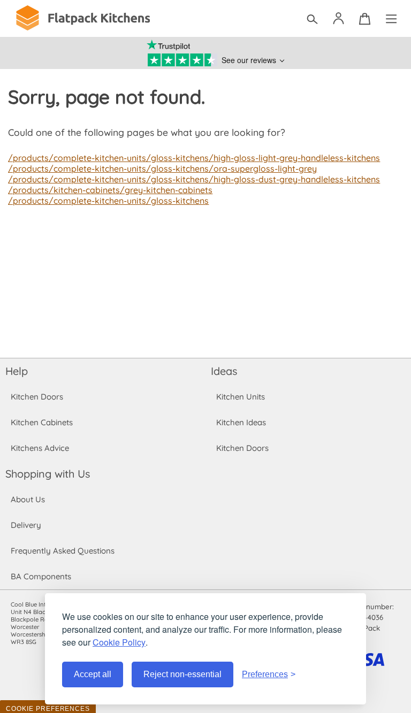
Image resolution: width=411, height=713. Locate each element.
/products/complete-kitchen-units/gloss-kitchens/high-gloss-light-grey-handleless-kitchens (194, 157)
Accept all (92, 674)
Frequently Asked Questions (63, 551)
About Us (28, 499)
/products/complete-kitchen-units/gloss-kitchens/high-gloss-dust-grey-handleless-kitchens (194, 179)
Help (16, 371)
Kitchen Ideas (241, 422)
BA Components (41, 576)
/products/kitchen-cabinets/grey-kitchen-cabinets (110, 190)
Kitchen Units (240, 397)
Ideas (224, 371)
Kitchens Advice (40, 448)
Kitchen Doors (37, 397)
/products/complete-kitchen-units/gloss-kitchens (108, 200)
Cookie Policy (119, 642)
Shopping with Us (47, 473)
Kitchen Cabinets (42, 422)
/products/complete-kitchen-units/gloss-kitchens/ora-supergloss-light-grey (162, 168)
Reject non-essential (182, 674)
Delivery (26, 525)
